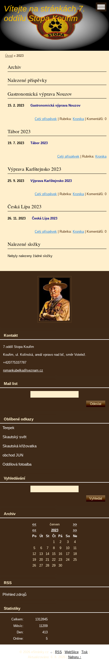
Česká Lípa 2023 (25, 206)
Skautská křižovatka (20, 446)
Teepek (8, 428)
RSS (58, 652)
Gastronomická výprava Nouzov (40, 94)
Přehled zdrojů (14, 594)
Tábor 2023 (19, 131)
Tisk (84, 652)
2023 (54, 530)
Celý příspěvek (46, 119)
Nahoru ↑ (74, 657)
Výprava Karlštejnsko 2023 (34, 169)
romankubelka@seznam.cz (23, 370)
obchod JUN (13, 455)
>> (75, 524)
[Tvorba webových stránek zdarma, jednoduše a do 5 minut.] (51, 652)
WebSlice (72, 652)
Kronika (78, 119)
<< (34, 524)
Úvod (9, 56)
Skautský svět (14, 437)
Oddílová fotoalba (17, 464)
